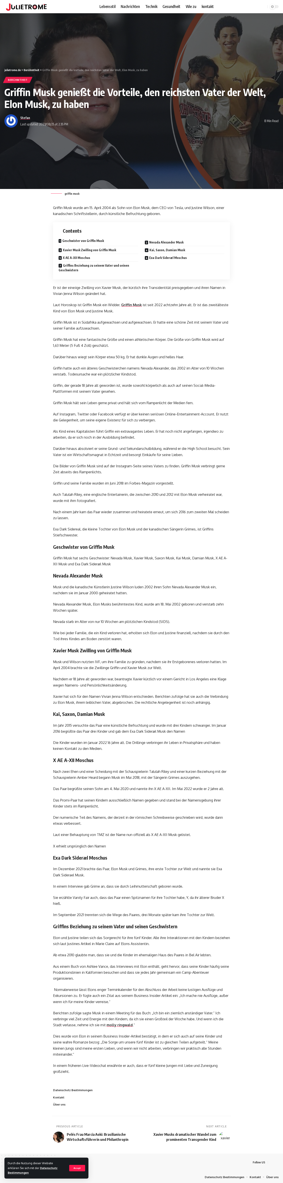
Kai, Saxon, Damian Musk (167, 250)
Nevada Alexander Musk (166, 242)
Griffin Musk (131, 305)
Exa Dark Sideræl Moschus (168, 258)
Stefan (25, 118)
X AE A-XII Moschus (76, 258)
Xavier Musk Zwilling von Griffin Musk (89, 250)
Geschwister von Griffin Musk (83, 241)
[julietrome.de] (26, 6)
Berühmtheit (18, 79)
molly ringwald (120, 1025)
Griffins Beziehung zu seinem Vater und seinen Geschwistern (94, 268)
